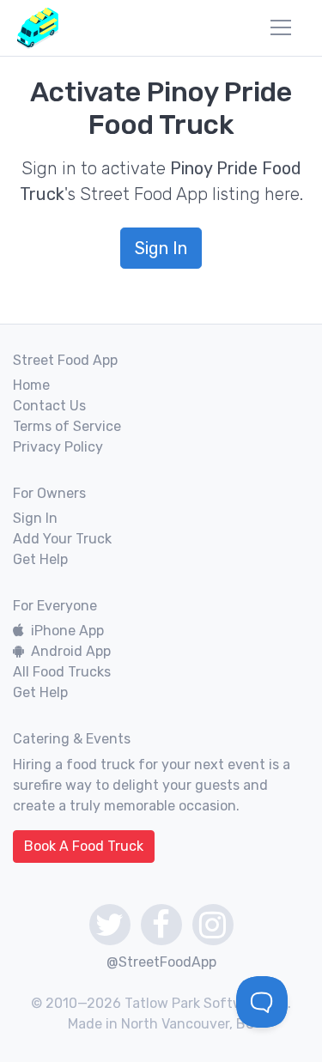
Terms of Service (67, 426)
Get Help (40, 559)
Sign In (161, 248)
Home (31, 385)
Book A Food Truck (83, 846)
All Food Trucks (62, 672)
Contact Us (49, 405)
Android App (71, 651)
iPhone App (67, 630)
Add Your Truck (62, 539)
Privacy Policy (58, 447)
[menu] (281, 27)
